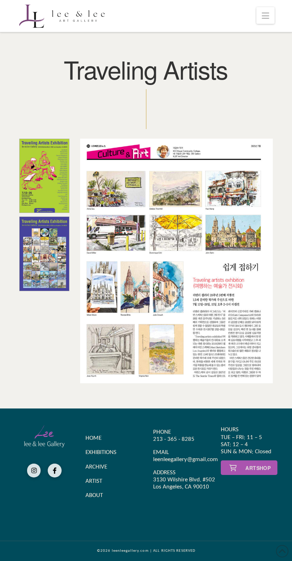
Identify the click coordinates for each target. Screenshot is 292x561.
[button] (265, 15)
